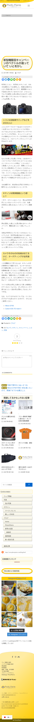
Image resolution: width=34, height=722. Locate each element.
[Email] (14, 79)
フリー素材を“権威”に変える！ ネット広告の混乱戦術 (25, 419)
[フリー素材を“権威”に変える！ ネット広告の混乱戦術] (25, 407)
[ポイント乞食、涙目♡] (25, 433)
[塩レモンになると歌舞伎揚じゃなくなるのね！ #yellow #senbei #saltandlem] (9, 619)
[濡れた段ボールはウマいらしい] (25, 458)
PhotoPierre (9, 525)
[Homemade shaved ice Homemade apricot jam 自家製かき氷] (24, 619)
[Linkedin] (8, 79)
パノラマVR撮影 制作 (8, 664)
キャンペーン (23, 328)
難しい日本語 (9, 514)
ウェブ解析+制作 (6, 662)
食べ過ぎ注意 (9, 539)
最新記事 (7, 546)
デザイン (7, 507)
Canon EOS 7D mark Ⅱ (13, 309)
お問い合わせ (5, 697)
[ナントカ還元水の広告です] (8, 407)
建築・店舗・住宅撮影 (8, 669)
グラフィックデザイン (8, 673)
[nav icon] (29, 6)
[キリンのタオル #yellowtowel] (24, 603)
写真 (5, 500)
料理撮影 (4, 667)
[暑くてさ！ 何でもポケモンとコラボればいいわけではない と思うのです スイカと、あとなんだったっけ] (9, 588)
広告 (5, 330)
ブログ (19, 72)
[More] (20, 79)
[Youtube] (18, 656)
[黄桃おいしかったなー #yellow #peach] (9, 603)
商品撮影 (4, 666)
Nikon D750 (9, 306)
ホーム (2, 0)
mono (7, 521)
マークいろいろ (10, 511)
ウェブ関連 (7, 496)
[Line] (11, 79)
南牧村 (8, 532)
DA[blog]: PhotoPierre (8, 674)
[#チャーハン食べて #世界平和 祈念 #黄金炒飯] (24, 588)
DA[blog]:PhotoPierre (13, 0)
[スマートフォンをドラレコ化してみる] (8, 433)
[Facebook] (3, 79)
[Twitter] (6, 79)
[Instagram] (15, 656)
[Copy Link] (17, 79)
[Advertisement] (17, 36)
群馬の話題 (9, 529)
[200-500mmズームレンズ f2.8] (8, 458)
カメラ (9, 328)
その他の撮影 (5, 671)
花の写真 (8, 503)
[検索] (28, 485)
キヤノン (15, 328)
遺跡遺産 (8, 536)
